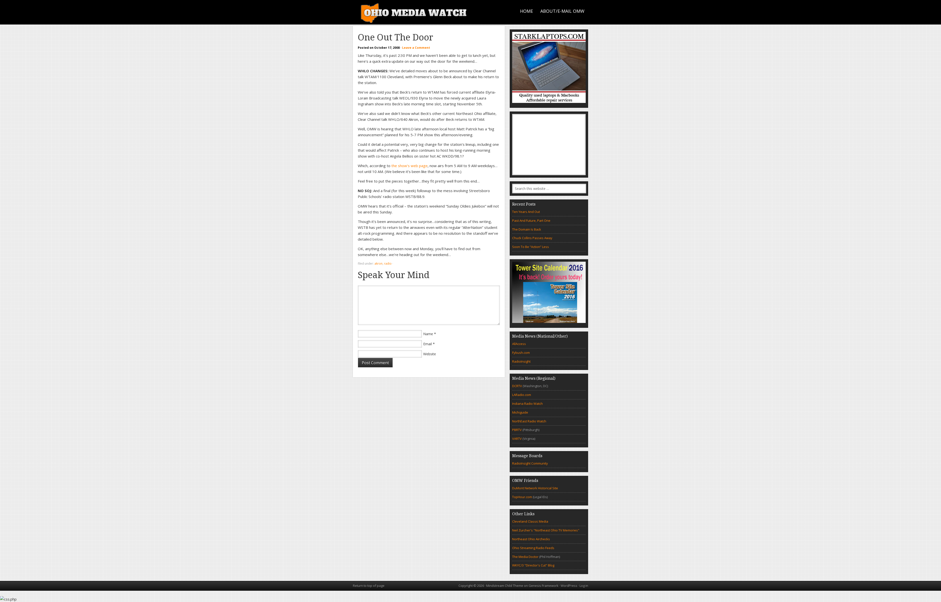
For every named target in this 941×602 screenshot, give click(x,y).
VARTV (517, 438)
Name (428, 334)
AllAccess (519, 344)
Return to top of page (368, 585)
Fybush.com (521, 352)
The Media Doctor (525, 556)
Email (427, 344)
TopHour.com (522, 497)
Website (429, 354)
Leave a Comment (416, 48)
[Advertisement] (549, 144)
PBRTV (517, 430)
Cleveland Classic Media (530, 521)
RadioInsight (521, 361)
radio (388, 263)
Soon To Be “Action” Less (530, 247)
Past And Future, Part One (531, 220)
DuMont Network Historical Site (535, 488)
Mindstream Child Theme (504, 585)
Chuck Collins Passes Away (532, 238)
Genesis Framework (543, 585)
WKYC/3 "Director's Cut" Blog (533, 565)
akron (378, 263)
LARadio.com (521, 395)
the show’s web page (409, 165)
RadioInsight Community (530, 463)
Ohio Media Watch (414, 12)
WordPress (569, 585)
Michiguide (520, 412)
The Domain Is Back (526, 229)
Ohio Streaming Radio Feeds (533, 548)
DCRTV (517, 386)
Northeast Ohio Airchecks (531, 539)
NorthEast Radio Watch (529, 421)
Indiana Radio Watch (527, 403)
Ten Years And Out (526, 211)
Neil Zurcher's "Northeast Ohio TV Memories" (545, 530)
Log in (584, 585)
